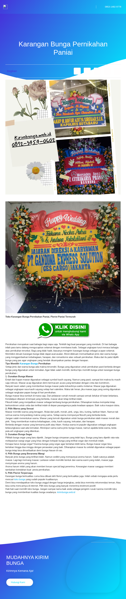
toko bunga (19, 479)
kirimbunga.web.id (66, 492)
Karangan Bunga (29, 363)
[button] (77, 71)
